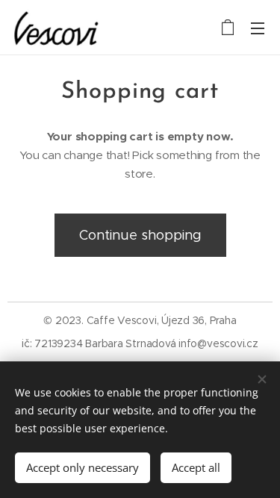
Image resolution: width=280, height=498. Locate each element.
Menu (258, 28)
